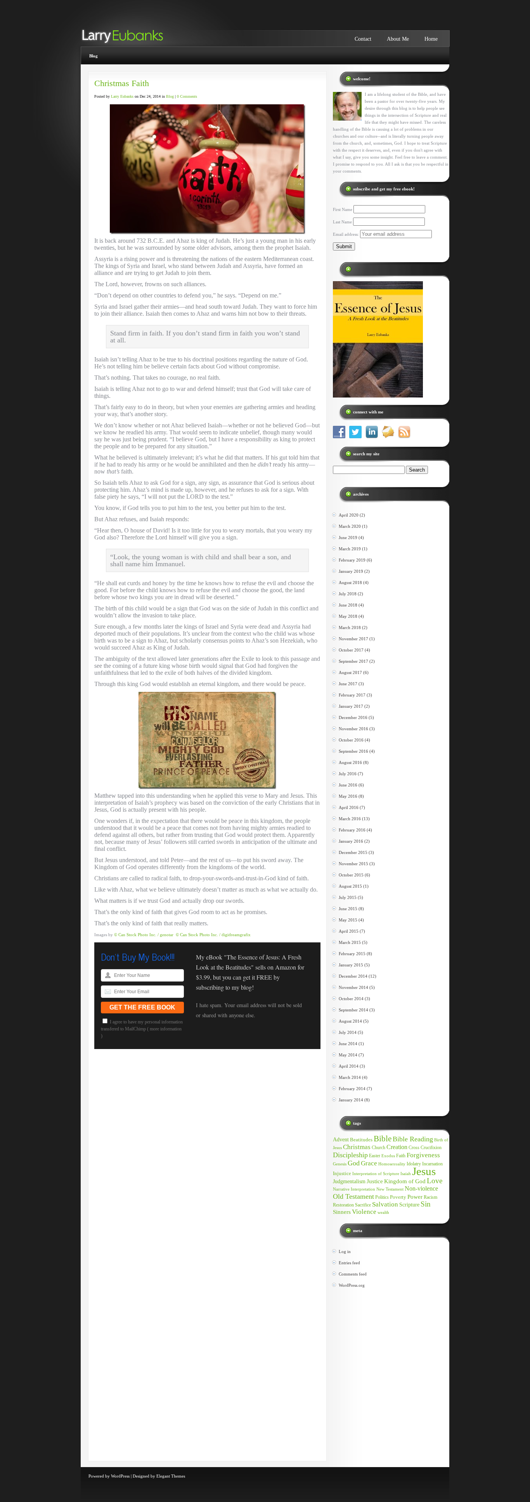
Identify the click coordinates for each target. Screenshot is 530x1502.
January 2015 (351, 965)
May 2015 (348, 920)
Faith (400, 1155)
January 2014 (351, 1100)
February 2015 (352, 953)
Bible (382, 1138)
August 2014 (350, 1021)
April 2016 (349, 807)
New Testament (390, 1189)
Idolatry (414, 1164)
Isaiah (405, 1174)
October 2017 (351, 650)
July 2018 (348, 593)
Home (431, 39)
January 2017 (351, 706)
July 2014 (348, 1032)
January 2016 (351, 841)
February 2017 (352, 695)
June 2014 (348, 1043)
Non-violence (421, 1188)
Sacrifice (363, 1205)
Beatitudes (361, 1139)
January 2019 (351, 571)
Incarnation (432, 1164)
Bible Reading (413, 1139)
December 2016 (353, 717)
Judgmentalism (349, 1181)
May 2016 (348, 796)
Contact (363, 39)
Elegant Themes (170, 1476)
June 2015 (348, 908)
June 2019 (348, 537)
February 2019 (352, 560)
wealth (383, 1212)
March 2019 (350, 548)
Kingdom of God (405, 1181)
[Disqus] (207, 1160)
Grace (369, 1163)
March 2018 (350, 627)
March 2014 (350, 1077)
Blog (93, 56)
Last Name (342, 222)
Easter (374, 1155)
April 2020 (349, 515)
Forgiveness (423, 1155)
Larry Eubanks (122, 96)
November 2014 (353, 987)
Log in (345, 1251)
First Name (342, 209)
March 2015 (350, 942)
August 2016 (350, 762)
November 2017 (353, 638)
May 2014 (348, 1055)
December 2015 (353, 852)
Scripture (409, 1204)
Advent (341, 1139)
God (354, 1163)
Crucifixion (431, 1147)
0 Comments (187, 96)
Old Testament (353, 1196)
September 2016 (353, 751)
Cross (414, 1147)
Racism (430, 1197)
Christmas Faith (121, 83)
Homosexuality (391, 1164)
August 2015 (350, 886)
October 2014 (351, 998)
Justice (375, 1181)
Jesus (424, 1171)
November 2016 (353, 728)
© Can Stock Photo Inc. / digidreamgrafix (213, 934)
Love (434, 1181)
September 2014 (353, 1010)
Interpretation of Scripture (375, 1174)
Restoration (343, 1205)
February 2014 (352, 1088)
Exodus (388, 1156)
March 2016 (350, 818)
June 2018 (348, 605)
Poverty (398, 1197)
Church (378, 1147)
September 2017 (353, 661)
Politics (382, 1197)
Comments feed (353, 1274)
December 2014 (353, 976)
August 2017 (350, 672)
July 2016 (348, 773)
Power (415, 1197)
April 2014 (349, 1066)
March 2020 (350, 526)
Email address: (346, 234)
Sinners (342, 1212)
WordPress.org (352, 1285)
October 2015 (351, 875)
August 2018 (350, 582)
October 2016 (351, 740)
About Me (398, 39)
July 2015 (348, 897)
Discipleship (350, 1155)
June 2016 (348, 785)
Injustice (342, 1173)
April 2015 (349, 931)
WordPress (120, 1476)
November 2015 (353, 863)
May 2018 (348, 616)
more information (166, 1029)
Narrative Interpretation (354, 1189)
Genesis (339, 1164)
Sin (426, 1204)
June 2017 (348, 683)
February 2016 (352, 830)
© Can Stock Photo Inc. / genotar (143, 934)
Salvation (385, 1204)
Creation (396, 1147)
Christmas (357, 1147)
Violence (364, 1211)
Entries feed (349, 1262)
